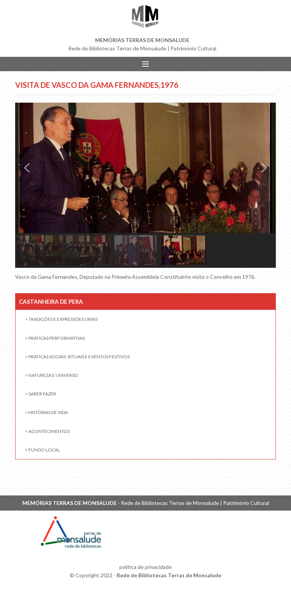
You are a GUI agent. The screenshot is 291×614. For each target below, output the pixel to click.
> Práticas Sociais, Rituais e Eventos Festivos (77, 356)
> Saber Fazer (40, 394)
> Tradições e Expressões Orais (61, 319)
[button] (27, 168)
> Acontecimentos (47, 431)
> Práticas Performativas (55, 338)
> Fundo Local (42, 450)
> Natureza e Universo (51, 375)
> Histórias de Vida (46, 412)
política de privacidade (145, 567)
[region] (145, 185)
